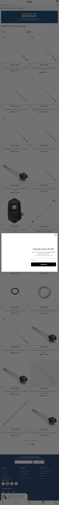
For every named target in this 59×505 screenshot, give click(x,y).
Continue (43, 264)
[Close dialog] (55, 235)
